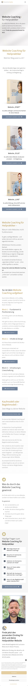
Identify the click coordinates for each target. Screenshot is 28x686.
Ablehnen (14, 676)
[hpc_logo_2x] (7, 2)
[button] (26, 660)
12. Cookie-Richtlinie (13, 684)
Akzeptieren (14, 672)
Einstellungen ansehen (14, 680)
